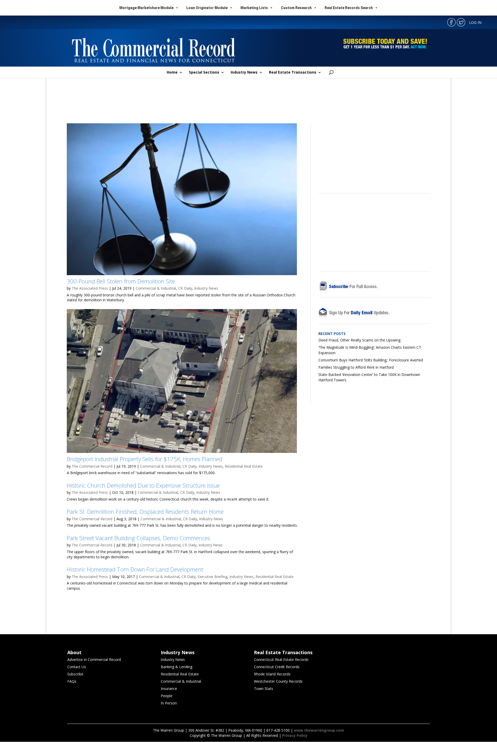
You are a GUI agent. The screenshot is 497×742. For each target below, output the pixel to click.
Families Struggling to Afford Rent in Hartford (356, 367)
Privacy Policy (295, 735)
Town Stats (263, 688)
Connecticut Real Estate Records (281, 659)
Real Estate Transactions (292, 72)
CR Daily (185, 288)
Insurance (169, 688)
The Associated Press (90, 288)
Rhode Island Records (272, 674)
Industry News (244, 72)
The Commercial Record (92, 466)
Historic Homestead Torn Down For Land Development (135, 569)
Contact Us (76, 666)
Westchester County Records (278, 681)
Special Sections (204, 72)
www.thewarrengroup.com (319, 730)
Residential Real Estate (244, 466)
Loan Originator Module (207, 8)
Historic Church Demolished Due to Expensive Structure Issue (143, 485)
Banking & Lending (176, 666)
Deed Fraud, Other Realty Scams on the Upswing (359, 340)
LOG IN (475, 22)
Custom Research (296, 8)
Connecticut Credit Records (276, 666)
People (166, 695)
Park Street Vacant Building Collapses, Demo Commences (138, 538)
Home (172, 72)
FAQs (71, 681)
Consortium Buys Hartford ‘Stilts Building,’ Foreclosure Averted (370, 360)
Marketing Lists (254, 8)
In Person (169, 703)
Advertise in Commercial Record (94, 659)
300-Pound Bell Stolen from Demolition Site (121, 281)
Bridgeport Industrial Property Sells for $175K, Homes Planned (144, 459)
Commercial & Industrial (156, 288)
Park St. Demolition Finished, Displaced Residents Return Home (145, 511)
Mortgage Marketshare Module (146, 8)
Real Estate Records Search (349, 8)
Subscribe (75, 674)
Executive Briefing (212, 576)
